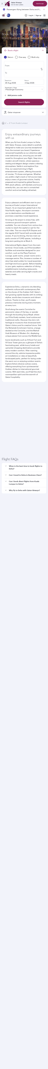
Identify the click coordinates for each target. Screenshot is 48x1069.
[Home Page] (3, 123)
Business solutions (8, 818)
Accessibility (37, 937)
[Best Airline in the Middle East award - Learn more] (7, 921)
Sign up (38, 15)
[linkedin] (16, 869)
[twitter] (10, 869)
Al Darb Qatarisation (9, 794)
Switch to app (40, 3)
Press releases (7, 787)
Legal (19, 937)
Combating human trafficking (14, 941)
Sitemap (31, 941)
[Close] (2, 3)
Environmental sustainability (12, 801)
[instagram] (26, 869)
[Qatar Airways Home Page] (4, 15)
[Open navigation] (44, 15)
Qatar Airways (7, 774)
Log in (31, 15)
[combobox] (22, 400)
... (7, 123)
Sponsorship (6, 791)
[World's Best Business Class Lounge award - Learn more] (7, 910)
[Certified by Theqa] (11, 849)
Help (3, 834)
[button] (25, 519)
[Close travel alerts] (44, 9)
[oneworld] (8, 15)
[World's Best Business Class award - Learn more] (7, 899)
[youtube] (21, 869)
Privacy (26, 937)
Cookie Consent (9, 944)
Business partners (8, 826)
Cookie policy (8, 937)
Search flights (24, 436)
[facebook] (5, 869)
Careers (5, 783)
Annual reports (7, 798)
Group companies (8, 810)
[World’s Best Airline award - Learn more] (7, 887)
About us (5, 780)
